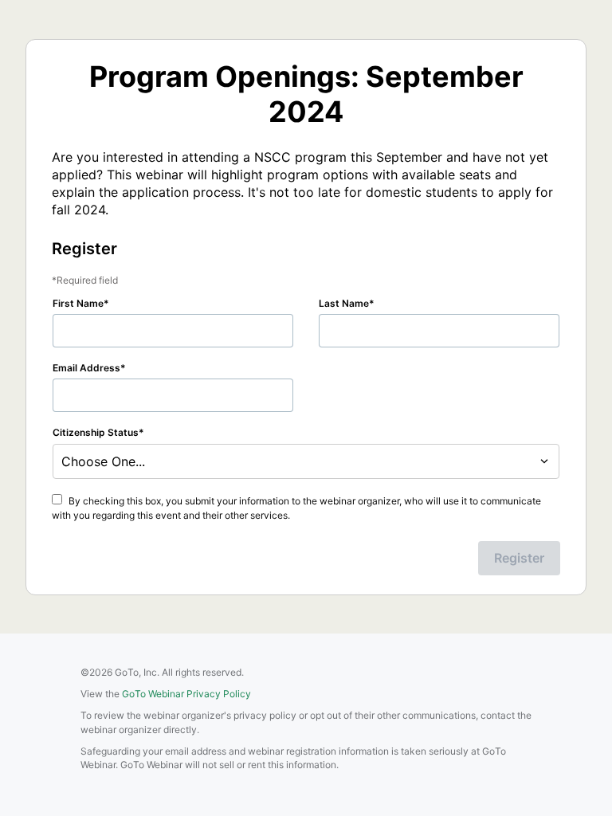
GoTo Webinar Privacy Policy (186, 694)
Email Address (86, 368)
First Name (78, 303)
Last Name (344, 303)
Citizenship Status (96, 432)
